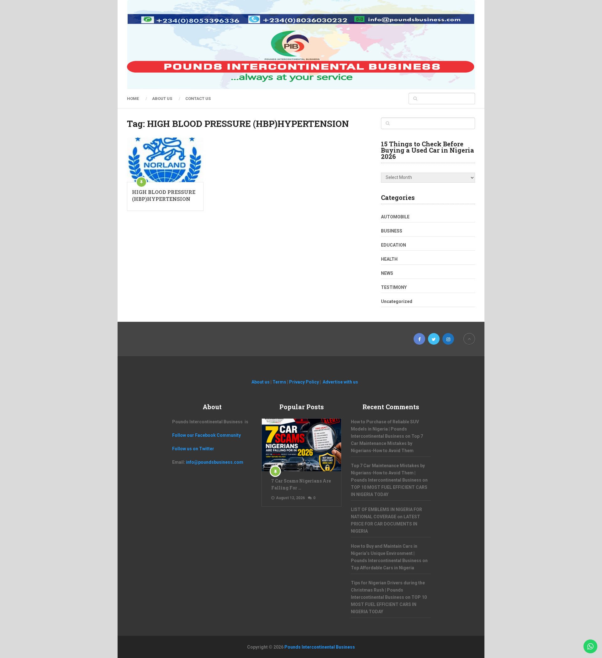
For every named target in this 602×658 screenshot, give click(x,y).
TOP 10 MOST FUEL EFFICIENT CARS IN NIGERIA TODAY (389, 604)
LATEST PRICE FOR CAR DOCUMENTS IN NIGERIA (385, 524)
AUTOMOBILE (395, 216)
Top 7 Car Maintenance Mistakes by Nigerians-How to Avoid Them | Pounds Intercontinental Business (388, 473)
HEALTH (389, 259)
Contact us (198, 98)
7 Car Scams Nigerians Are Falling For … (301, 484)
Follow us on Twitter (193, 448)
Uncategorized (396, 301)
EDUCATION (393, 245)
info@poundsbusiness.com (214, 462)
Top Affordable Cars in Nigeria (382, 567)
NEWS (387, 273)
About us (162, 98)
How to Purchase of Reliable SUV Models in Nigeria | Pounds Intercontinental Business (385, 429)
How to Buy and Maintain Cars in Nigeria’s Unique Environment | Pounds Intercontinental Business (386, 553)
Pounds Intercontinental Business (319, 647)
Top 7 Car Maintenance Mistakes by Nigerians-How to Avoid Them (387, 443)
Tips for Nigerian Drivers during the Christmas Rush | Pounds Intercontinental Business (388, 590)
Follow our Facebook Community (206, 435)
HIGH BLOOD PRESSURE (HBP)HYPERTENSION (163, 195)
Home (133, 98)
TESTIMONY (394, 287)
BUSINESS (391, 230)
